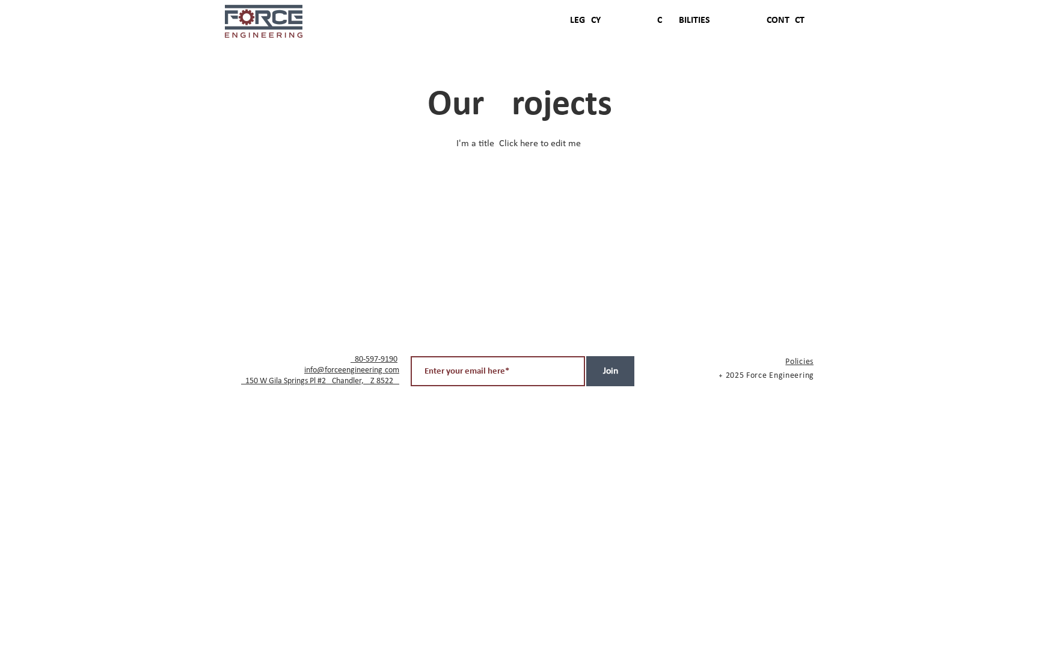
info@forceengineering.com (351, 370)
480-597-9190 (374, 359)
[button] (766, 20)
